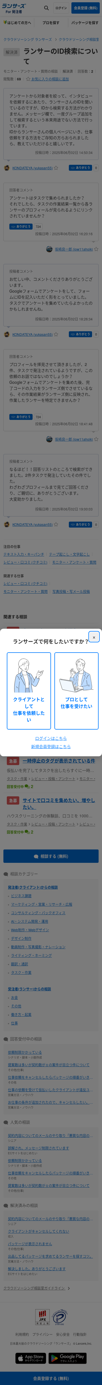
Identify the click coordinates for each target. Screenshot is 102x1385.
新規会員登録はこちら (51, 746)
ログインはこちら (51, 738)
